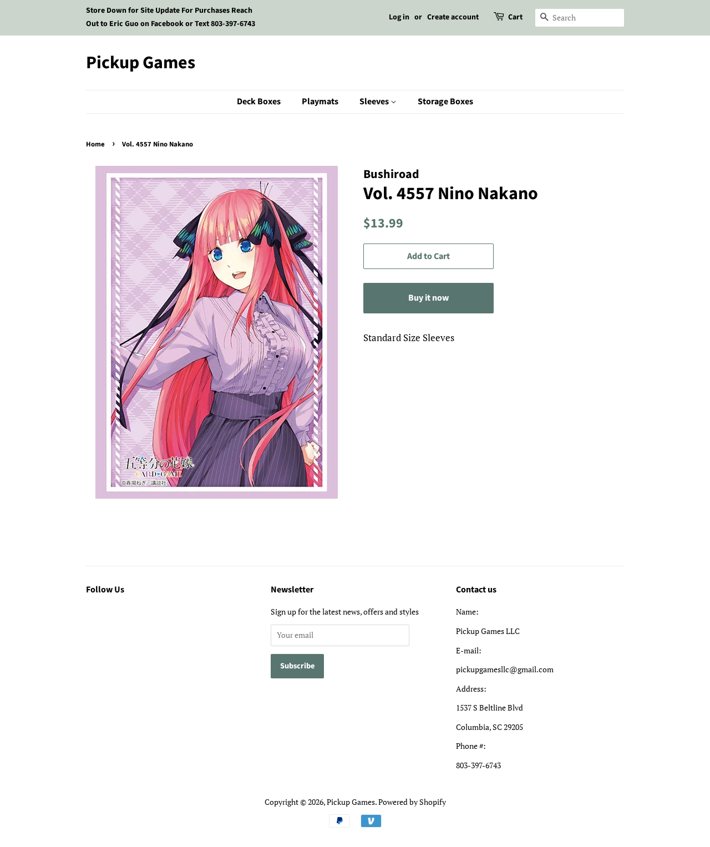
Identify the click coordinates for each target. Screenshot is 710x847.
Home (95, 144)
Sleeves (374, 101)
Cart (515, 17)
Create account (453, 17)
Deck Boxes (259, 101)
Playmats (320, 101)
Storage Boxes (445, 101)
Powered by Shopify (412, 802)
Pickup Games (140, 62)
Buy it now (428, 298)
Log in (399, 17)
